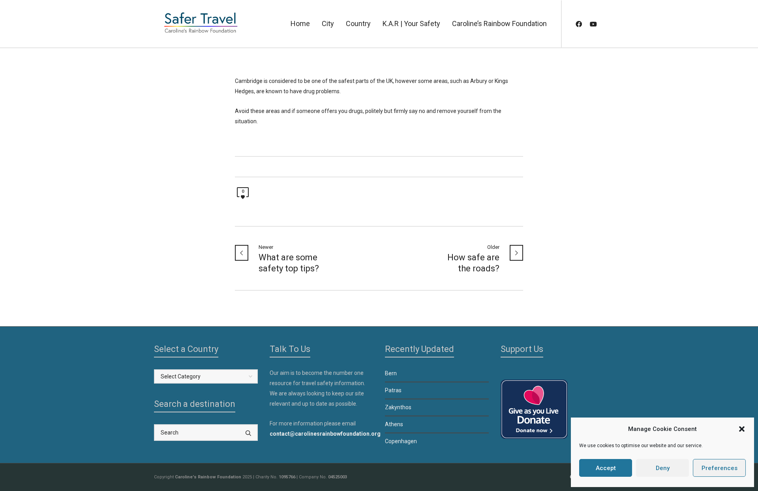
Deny (663, 468)
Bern (391, 373)
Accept (606, 468)
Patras (393, 390)
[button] (742, 429)
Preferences (719, 468)
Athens (394, 424)
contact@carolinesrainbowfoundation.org (325, 434)
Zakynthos (398, 407)
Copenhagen (401, 441)
